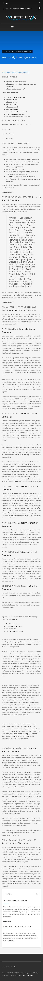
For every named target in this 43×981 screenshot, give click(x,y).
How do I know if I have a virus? (16, 112)
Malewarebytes (11, 629)
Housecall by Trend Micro (14, 626)
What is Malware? (12, 109)
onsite (22, 164)
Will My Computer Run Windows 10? (18, 117)
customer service (14, 162)
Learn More (7, 921)
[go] (37, 894)
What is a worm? (11, 102)
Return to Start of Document (23, 310)
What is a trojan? (11, 104)
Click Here (10, 317)
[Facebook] (3, 3)
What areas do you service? (15, 89)
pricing (11, 177)
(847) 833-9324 (26, 8)
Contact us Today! (8, 192)
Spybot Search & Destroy (14, 631)
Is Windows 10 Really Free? (15, 114)
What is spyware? (12, 107)
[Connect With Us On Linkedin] (14, 966)
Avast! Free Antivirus (13, 624)
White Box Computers (26, 975)
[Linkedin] (6, 3)
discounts (24, 179)
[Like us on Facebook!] (11, 966)
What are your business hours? (16, 82)
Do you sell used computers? (15, 97)
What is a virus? (11, 100)
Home (6, 52)
